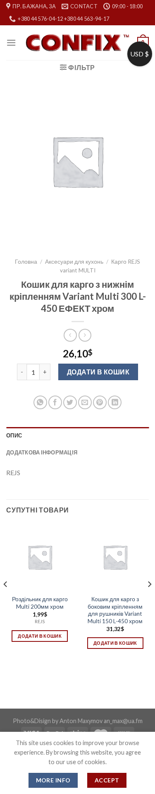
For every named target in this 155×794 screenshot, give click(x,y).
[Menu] (11, 42)
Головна (26, 261)
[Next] (149, 600)
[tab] (77, 435)
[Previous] (6, 600)
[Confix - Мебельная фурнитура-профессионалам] (77, 43)
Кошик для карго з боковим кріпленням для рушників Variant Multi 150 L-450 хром (115, 610)
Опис (14, 435)
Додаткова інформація (41, 452)
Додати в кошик (98, 372)
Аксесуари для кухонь (74, 261)
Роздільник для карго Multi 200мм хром (40, 603)
